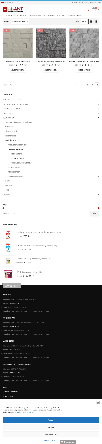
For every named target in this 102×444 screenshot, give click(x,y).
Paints (7, 181)
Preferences (51, 434)
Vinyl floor (9, 126)
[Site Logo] (15, 9)
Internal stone (16, 154)
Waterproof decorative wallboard (18, 122)
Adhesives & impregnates (21, 163)
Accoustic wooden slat (17, 144)
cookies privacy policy (24, 412)
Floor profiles (10, 135)
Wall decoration (12, 140)
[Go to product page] (8, 234)
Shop (5, 387)
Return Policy (8, 396)
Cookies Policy (49, 440)
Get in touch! (11, 286)
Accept (51, 420)
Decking (8, 185)
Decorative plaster (15, 176)
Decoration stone (15, 149)
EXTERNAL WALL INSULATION (15, 104)
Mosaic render (14, 172)
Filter (94, 214)
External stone (17, 158)
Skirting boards (11, 131)
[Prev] (77, 85)
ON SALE (6, 194)
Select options (17, 70)
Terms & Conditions (10, 392)
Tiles (7, 190)
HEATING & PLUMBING (12, 108)
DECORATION (8, 117)
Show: (77, 21)
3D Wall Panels (14, 167)
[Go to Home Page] (3, 15)
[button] (98, 402)
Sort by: (6, 21)
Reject (51, 427)
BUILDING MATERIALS (12, 99)
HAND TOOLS (8, 113)
